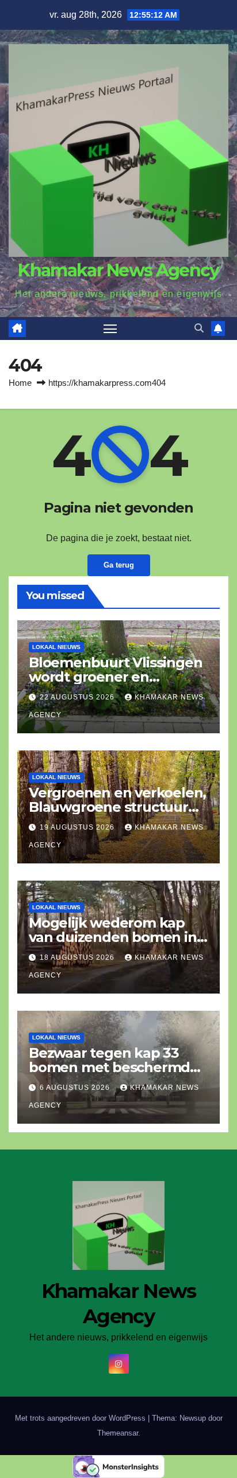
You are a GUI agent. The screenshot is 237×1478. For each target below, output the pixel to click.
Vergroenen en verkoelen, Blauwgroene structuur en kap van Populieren (117, 807)
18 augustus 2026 (78, 957)
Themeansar (117, 1433)
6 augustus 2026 (76, 1088)
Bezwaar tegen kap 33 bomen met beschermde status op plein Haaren (113, 1067)
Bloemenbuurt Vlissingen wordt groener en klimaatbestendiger (115, 676)
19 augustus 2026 (78, 827)
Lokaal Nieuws (56, 647)
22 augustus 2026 (78, 697)
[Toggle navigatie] (110, 328)
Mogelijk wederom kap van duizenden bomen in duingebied (113, 937)
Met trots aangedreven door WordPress (81, 1418)
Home (20, 383)
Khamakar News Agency (118, 270)
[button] (199, 328)
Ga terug (119, 565)
